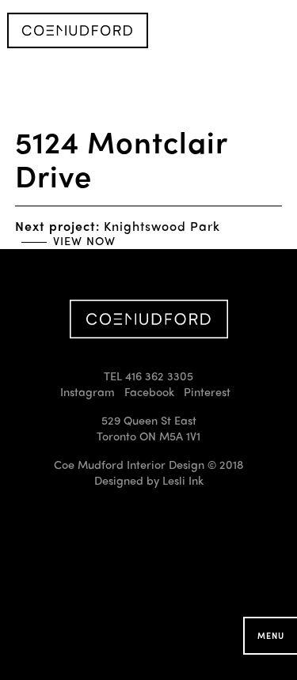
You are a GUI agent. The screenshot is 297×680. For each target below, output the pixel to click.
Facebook (149, 391)
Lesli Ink (183, 480)
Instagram (87, 391)
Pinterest (207, 391)
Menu (270, 635)
